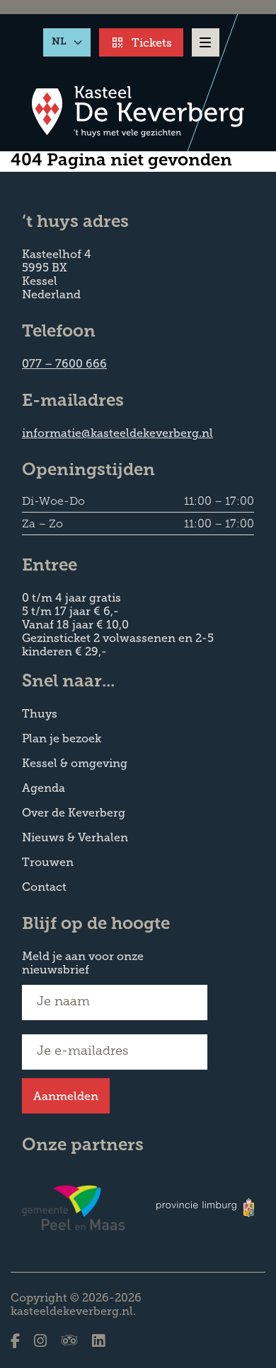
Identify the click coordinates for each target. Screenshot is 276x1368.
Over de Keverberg (73, 812)
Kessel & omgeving (74, 763)
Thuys (39, 713)
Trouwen (48, 862)
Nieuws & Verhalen (75, 837)
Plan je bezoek (61, 738)
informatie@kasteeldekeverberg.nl (117, 433)
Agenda (43, 788)
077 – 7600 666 (64, 363)
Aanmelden (65, 1096)
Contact (44, 887)
